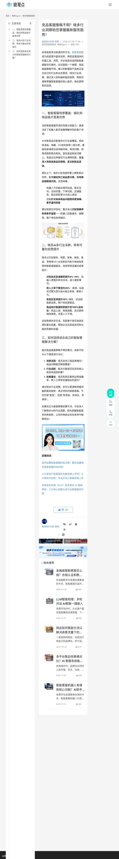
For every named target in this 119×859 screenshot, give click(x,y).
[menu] (110, 4)
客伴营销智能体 (49, 44)
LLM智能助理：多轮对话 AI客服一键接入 (69, 601)
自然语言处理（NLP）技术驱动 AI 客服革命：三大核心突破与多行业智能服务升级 (63, 489)
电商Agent (62, 44)
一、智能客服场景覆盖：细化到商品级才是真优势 (21, 32)
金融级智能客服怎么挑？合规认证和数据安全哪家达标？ (69, 573)
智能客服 (76, 52)
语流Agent (49, 601)
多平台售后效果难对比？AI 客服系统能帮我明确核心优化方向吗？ (69, 659)
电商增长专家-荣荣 (50, 41)
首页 (7, 16)
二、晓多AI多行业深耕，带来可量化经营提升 (21, 43)
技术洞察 (49, 572)
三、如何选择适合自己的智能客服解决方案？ (21, 54)
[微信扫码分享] (64, 524)
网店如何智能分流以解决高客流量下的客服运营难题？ (69, 630)
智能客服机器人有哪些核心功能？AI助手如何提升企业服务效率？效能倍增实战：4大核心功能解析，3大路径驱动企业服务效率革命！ (70, 687)
